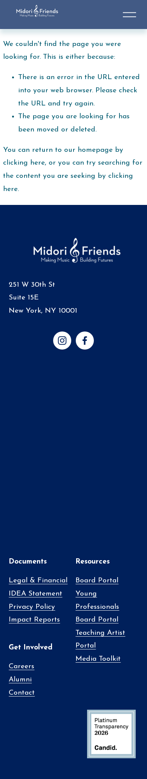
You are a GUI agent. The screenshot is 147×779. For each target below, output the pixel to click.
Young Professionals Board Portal (97, 606)
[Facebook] (85, 340)
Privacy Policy (32, 607)
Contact (22, 693)
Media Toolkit (98, 659)
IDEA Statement (35, 593)
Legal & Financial (38, 580)
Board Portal (96, 580)
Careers (21, 666)
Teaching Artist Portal (100, 639)
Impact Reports (34, 619)
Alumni (20, 679)
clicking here (24, 162)
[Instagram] (62, 340)
